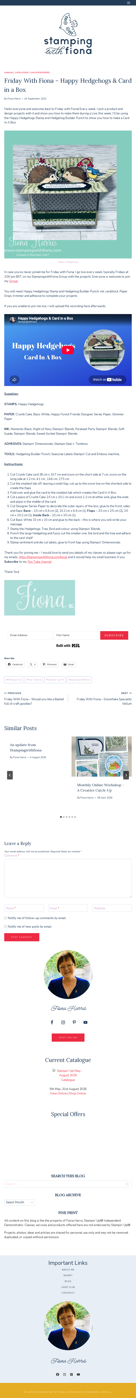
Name (11, 908)
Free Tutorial (33, 679)
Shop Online (77, 1093)
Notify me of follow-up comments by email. (37, 918)
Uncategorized (40, 72)
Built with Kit (68, 645)
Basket (68, 1275)
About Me (68, 1269)
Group (13, 281)
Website (99, 908)
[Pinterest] (72, 1375)
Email (54, 908)
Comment (11, 856)
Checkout (68, 1292)
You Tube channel (39, 562)
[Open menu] (128, 3)
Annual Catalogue (16, 72)
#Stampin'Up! (14, 679)
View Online (58, 1093)
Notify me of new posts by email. (30, 927)
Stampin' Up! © (55, 679)
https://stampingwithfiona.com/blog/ (43, 557)
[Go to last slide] (10, 775)
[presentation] (102, 756)
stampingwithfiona (79, 679)
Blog (68, 1281)
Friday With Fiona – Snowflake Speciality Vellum (104, 699)
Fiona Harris (14, 98)
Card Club (68, 1287)
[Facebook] (58, 1375)
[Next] (126, 775)
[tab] (61, 817)
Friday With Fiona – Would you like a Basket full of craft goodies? (34, 699)
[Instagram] (64, 1375)
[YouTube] (78, 1375)
